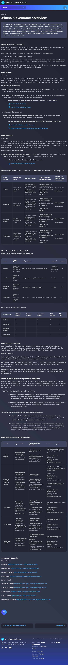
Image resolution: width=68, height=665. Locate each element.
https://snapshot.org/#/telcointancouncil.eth (25, 592)
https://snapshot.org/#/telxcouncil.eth (24, 596)
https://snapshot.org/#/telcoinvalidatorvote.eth (25, 576)
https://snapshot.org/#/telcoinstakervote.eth (22, 564)
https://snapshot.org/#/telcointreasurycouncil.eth (30, 588)
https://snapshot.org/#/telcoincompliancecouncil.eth (33, 600)
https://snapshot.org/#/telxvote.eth (25, 572)
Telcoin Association (38, 643)
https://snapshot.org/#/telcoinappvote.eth (25, 568)
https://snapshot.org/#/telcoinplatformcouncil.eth (30, 584)
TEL (42, 651)
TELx (42, 659)
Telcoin (57, 642)
